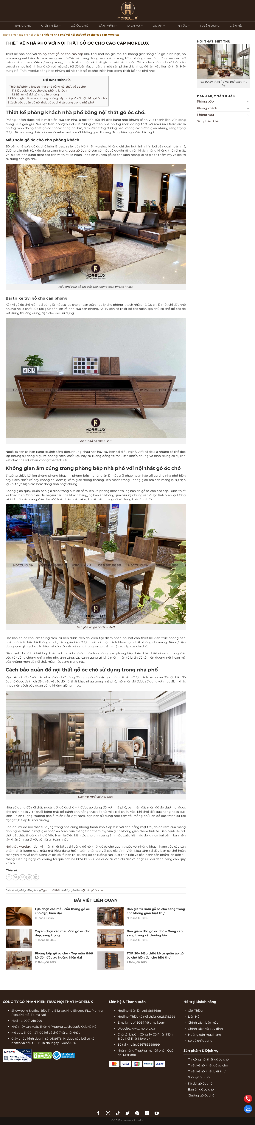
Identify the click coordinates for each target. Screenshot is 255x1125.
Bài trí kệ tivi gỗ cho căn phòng (35, 94)
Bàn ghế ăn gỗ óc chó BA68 (95, 627)
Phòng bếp (205, 101)
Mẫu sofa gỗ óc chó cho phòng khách (39, 90)
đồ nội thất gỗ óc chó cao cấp (60, 54)
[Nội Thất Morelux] (127, 10)
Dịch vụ (133, 25)
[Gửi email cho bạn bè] (22, 877)
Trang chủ (22, 25)
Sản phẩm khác (208, 121)
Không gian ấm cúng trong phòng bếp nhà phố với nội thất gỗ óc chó (57, 98)
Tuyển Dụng (210, 25)
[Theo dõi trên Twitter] (127, 1113)
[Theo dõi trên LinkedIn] (147, 1113)
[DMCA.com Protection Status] (32, 1055)
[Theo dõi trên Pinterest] (137, 1113)
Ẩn (69, 79)
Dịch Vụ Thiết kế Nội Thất (95, 796)
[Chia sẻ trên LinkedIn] (36, 877)
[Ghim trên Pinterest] (29, 877)
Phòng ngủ (205, 115)
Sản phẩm (107, 25)
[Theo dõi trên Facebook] (98, 1113)
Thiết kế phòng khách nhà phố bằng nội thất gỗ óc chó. (47, 86)
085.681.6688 (151, 1010)
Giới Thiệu (49, 25)
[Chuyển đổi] (247, 102)
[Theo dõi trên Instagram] (108, 1113)
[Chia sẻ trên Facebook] (9, 877)
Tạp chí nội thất (29, 34)
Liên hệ (236, 25)
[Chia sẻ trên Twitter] (16, 877)
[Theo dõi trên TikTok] (118, 1113)
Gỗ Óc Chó (80, 25)
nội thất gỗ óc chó (92, 890)
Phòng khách (207, 108)
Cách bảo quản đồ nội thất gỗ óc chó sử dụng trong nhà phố (51, 102)
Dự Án (158, 25)
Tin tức (181, 25)
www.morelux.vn (143, 1028)
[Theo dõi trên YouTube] (157, 1113)
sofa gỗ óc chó (80, 150)
